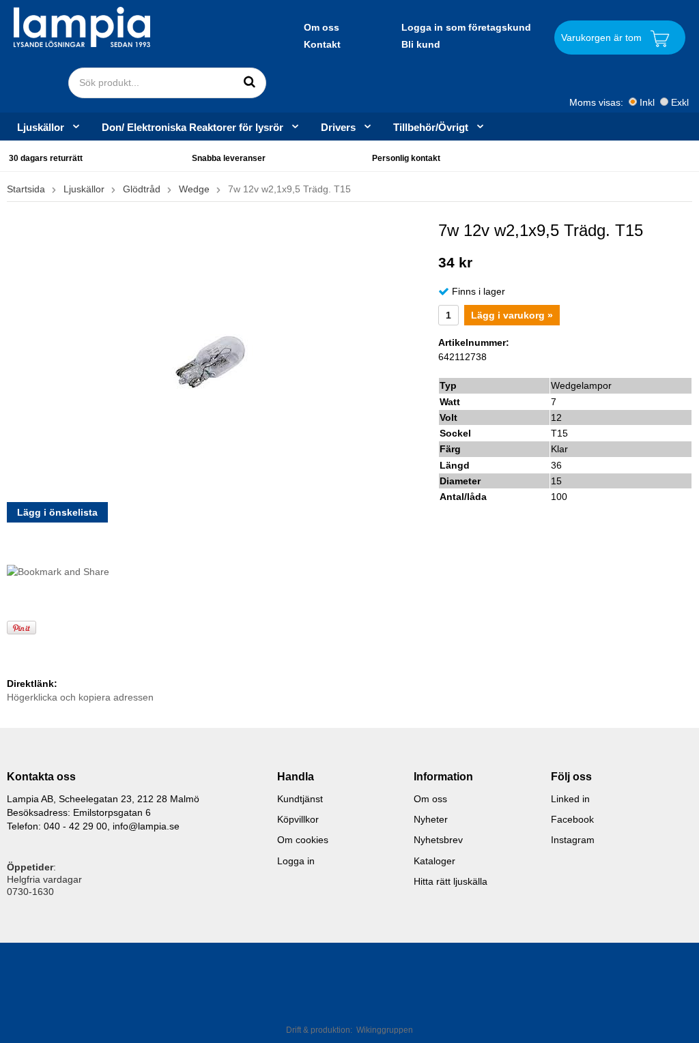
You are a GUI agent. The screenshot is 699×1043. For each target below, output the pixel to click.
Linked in (570, 798)
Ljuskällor (40, 126)
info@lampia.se (146, 826)
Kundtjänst (300, 798)
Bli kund (420, 44)
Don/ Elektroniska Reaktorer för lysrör (192, 126)
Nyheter (431, 819)
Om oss (321, 27)
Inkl (647, 102)
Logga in (296, 860)
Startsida (26, 188)
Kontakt (322, 44)
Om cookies (302, 839)
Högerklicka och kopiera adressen (80, 697)
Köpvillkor (298, 819)
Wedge (194, 188)
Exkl (680, 102)
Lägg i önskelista (57, 512)
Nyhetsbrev (438, 839)
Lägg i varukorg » (512, 315)
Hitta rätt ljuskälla (450, 881)
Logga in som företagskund (466, 27)
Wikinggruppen (384, 1030)
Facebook (572, 819)
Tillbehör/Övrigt (430, 126)
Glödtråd (141, 188)
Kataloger (434, 860)
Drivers (338, 126)
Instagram (573, 839)
